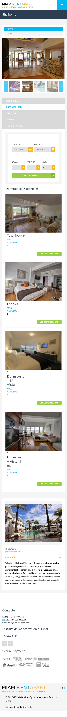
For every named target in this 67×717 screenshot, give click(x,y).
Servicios (10, 113)
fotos (10, 29)
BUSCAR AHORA (31, 176)
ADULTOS (31, 162)
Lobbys (12, 304)
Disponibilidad (13, 107)
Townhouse (16, 235)
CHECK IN (16, 144)
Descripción (12, 101)
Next (60, 58)
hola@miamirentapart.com (18, 623)
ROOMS (15, 162)
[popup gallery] (33, 213)
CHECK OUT (39, 144)
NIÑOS (44, 162)
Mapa (9, 34)
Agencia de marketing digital (18, 707)
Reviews (9, 120)
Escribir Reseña (14, 126)
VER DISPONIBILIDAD (49, 254)
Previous (7, 58)
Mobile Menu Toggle (62, 5)
